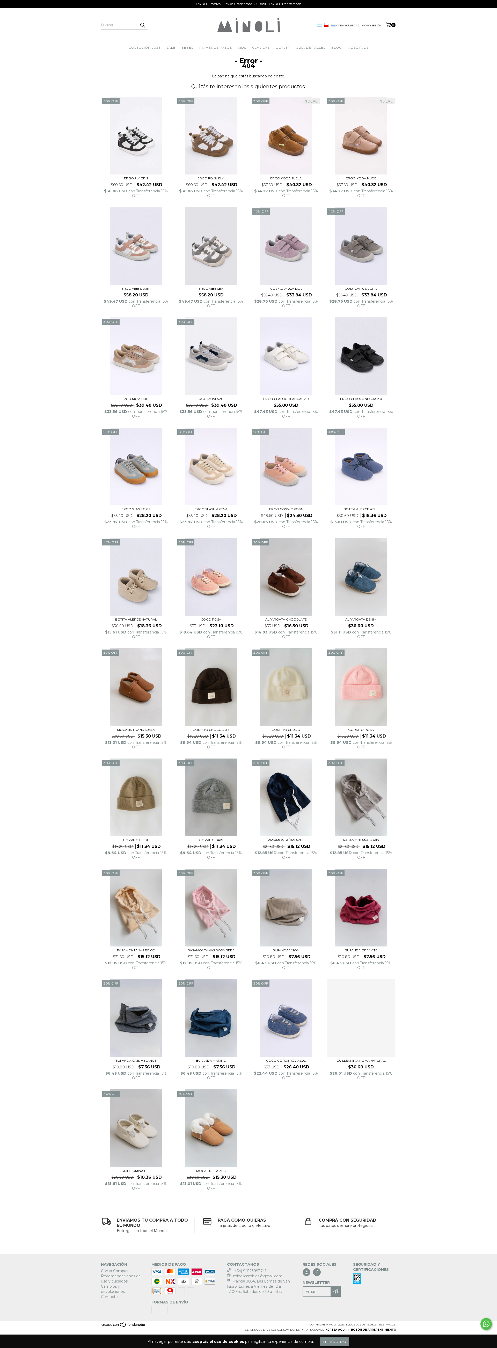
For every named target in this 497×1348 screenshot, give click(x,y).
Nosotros (358, 47)
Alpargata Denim (361, 619)
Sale (171, 47)
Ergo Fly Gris (136, 178)
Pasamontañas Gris (361, 840)
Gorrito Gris (211, 840)
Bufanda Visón (286, 950)
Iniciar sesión (371, 25)
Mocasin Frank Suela (136, 730)
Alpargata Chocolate (286, 619)
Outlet (283, 47)
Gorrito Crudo (286, 730)
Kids (242, 47)
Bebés (187, 47)
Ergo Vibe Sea (211, 288)
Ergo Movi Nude (136, 399)
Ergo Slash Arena (211, 509)
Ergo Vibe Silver (136, 288)
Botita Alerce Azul (360, 509)
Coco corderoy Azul (286, 1060)
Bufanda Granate (361, 950)
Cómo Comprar (115, 1271)
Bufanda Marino (211, 1060)
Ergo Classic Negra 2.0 (361, 399)
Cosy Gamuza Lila (286, 288)
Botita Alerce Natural (136, 619)
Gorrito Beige (136, 840)
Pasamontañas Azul (286, 840)
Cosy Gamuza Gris (361, 288)
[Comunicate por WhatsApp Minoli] (486, 1324)
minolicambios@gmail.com (257, 1276)
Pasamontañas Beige (136, 950)
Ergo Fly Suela (211, 178)
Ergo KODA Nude (361, 178)
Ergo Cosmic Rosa (286, 509)
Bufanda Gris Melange (136, 1060)
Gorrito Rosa (361, 730)
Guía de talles (310, 47)
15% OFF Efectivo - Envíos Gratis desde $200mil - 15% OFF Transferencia (249, 4)
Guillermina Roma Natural (361, 1060)
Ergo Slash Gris (135, 509)
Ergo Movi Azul (211, 399)
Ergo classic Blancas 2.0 (286, 399)
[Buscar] (142, 25)
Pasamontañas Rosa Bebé (211, 950)
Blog (336, 47)
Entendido (335, 1342)
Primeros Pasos (215, 47)
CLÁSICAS (261, 47)
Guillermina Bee (136, 1171)
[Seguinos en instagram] (306, 1272)
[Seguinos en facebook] (317, 1272)
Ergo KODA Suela (286, 178)
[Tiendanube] (123, 1326)
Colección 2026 (144, 47)
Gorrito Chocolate (211, 730)
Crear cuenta (347, 25)
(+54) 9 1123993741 (249, 1271)
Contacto (109, 1296)
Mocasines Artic (211, 1171)
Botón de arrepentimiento (373, 1329)
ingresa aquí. (335, 1329)
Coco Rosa (211, 619)
